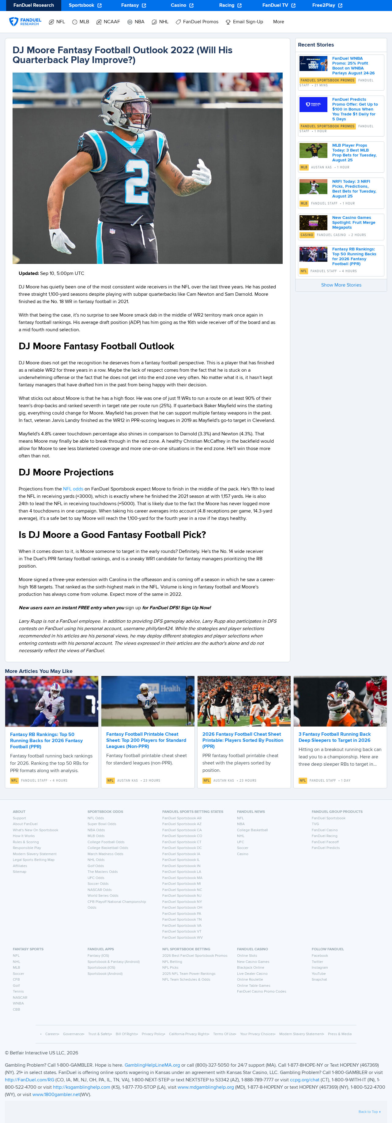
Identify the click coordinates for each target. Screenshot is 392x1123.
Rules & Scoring (26, 842)
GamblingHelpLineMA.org (153, 1065)
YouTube (319, 974)
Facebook (320, 956)
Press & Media (340, 1034)
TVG (315, 824)
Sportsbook (81, 5)
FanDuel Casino (325, 830)
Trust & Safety (99, 1034)
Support (19, 818)
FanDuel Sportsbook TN (182, 920)
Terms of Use (224, 1034)
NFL (304, 271)
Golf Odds (96, 866)
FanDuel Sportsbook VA (182, 926)
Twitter (317, 962)
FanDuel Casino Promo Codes (261, 991)
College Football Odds (106, 842)
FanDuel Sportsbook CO (182, 836)
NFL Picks (170, 968)
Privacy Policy (153, 1034)
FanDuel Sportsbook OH (182, 908)
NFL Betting (172, 962)
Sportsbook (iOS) (101, 968)
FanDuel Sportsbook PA (181, 914)
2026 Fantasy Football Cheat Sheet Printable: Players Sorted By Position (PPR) (242, 740)
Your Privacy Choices (257, 1034)
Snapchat (319, 980)
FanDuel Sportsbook (328, 818)
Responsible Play (27, 848)
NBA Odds (96, 830)
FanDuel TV (275, 5)
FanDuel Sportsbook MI (181, 884)
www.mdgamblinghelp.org (206, 1087)
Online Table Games (253, 986)
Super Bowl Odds (102, 824)
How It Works (24, 836)
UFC (240, 842)
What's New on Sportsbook (35, 830)
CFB (16, 980)
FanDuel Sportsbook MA (182, 878)
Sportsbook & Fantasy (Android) (114, 962)
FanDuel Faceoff (325, 842)
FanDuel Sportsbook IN (181, 866)
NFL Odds (96, 818)
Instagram (320, 968)
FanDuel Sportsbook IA (181, 854)
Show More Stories (341, 285)
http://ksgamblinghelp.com (81, 1087)
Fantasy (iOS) (98, 956)
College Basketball (252, 830)
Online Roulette (250, 980)
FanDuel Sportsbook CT (182, 842)
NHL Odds (96, 860)
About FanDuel (25, 824)
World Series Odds (103, 896)
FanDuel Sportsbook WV (182, 938)
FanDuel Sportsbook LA (181, 872)
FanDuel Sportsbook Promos (328, 80)
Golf (16, 986)
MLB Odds (96, 836)
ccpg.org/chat (304, 1080)
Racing (226, 5)
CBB (16, 1010)
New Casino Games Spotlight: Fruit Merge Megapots (353, 223)
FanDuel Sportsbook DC (182, 848)
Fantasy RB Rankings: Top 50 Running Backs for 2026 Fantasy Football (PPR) (46, 740)
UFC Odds (96, 878)
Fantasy (130, 5)
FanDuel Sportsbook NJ (182, 896)
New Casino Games (253, 962)
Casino (178, 5)
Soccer (242, 848)
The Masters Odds (103, 872)
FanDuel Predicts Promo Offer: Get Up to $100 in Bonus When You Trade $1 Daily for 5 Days (355, 109)
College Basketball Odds (108, 848)
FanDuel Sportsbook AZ (182, 824)
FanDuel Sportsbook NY (182, 902)
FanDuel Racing (324, 836)
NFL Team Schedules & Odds (186, 980)
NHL (240, 836)
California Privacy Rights (188, 1034)
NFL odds (73, 489)
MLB (304, 167)
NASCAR (20, 998)
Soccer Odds (98, 884)
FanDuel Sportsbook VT (182, 931)
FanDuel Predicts (326, 848)
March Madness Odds (105, 854)
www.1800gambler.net (56, 1094)
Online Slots (247, 956)
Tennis (18, 991)
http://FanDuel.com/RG (30, 1080)
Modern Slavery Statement (35, 854)
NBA (241, 824)
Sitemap (19, 872)
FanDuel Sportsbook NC (182, 890)
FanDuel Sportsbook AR (182, 818)
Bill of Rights (126, 1034)
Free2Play (323, 5)
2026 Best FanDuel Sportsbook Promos (195, 956)
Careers (51, 1034)
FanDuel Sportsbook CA (182, 830)
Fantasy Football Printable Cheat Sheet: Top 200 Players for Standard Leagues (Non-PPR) (146, 740)
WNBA (18, 1003)
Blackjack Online (250, 968)
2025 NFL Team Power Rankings (189, 974)
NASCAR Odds (100, 890)
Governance (73, 1034)
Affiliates (20, 866)
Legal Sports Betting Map (34, 860)
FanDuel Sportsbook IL (181, 860)
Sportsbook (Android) (105, 974)
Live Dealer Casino (252, 974)
